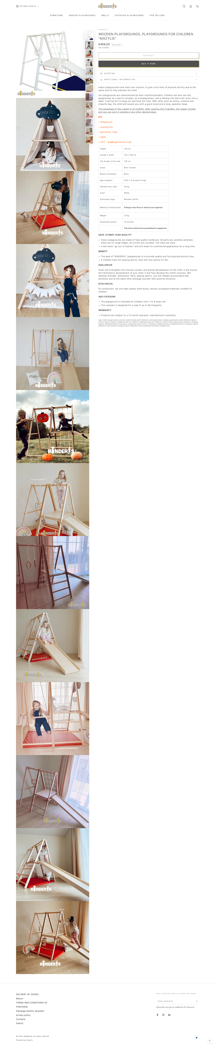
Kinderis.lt (103, 29)
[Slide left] (32, 974)
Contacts (21, 1019)
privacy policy (23, 1015)
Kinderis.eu (28, 1036)
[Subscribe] (197, 1001)
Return (19, 998)
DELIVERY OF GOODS (27, 994)
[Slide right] (73, 974)
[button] (184, 6)
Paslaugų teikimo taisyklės (30, 1011)
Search (19, 1023)
